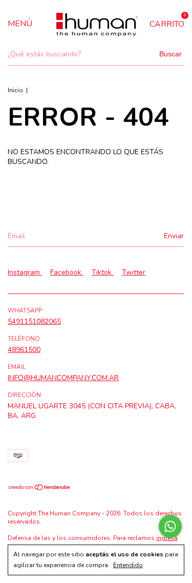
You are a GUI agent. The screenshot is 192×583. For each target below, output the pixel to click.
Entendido (128, 565)
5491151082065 (34, 321)
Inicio (15, 90)
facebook (66, 272)
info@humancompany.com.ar (63, 378)
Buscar (170, 54)
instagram (25, 272)
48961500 (24, 350)
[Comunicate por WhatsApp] (170, 526)
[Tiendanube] (40, 488)
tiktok (103, 272)
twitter (133, 272)
